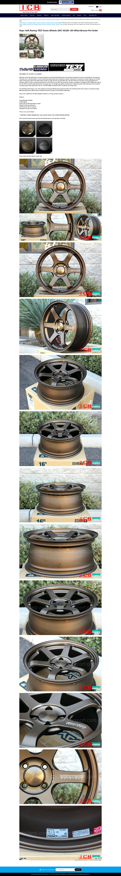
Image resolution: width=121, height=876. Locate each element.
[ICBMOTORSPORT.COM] (29, 8)
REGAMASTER (93, 15)
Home (20, 19)
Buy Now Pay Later (52, 2)
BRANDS (39, 15)
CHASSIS (32, 15)
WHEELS (46, 15)
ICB (74, 15)
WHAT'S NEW (24, 15)
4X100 (62, 19)
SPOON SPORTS (66, 15)
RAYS (85, 15)
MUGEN (79, 15)
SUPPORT (91, 6)
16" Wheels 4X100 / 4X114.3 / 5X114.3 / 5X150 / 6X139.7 (46, 19)
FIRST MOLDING (55, 15)
